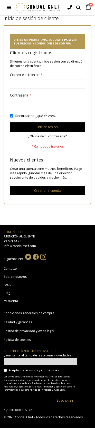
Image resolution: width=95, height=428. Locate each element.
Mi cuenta (11, 301)
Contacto (10, 268)
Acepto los (34, 370)
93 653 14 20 (12, 241)
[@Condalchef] (36, 259)
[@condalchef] (28, 259)
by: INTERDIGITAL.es (18, 410)
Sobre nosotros (15, 276)
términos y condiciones (42, 370)
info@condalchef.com (20, 246)
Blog (7, 292)
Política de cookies (17, 339)
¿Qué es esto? (45, 116)
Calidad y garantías (18, 322)
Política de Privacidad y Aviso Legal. (47, 389)
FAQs (7, 284)
